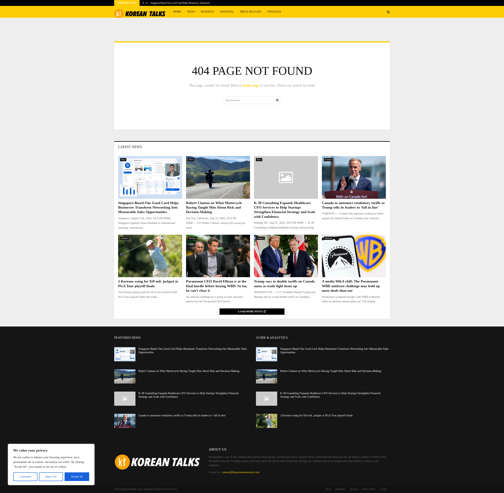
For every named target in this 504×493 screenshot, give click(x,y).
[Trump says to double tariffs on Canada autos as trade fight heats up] (286, 256)
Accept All (77, 476)
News (191, 11)
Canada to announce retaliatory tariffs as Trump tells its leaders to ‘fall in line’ (182, 415)
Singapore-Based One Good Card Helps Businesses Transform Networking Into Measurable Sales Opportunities (148, 207)
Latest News (130, 147)
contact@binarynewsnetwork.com (240, 472)
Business (207, 11)
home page (251, 85)
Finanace (274, 11)
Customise (25, 476)
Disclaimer (340, 489)
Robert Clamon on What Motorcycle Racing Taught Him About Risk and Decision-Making (214, 207)
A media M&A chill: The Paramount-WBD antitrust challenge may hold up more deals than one (351, 285)
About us (353, 489)
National (227, 11)
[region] (51, 464)
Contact (383, 489)
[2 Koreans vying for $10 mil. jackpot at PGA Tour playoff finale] (150, 256)
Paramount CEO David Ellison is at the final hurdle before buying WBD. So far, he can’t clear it (216, 285)
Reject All (51, 476)
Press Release (250, 11)
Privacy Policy (369, 489)
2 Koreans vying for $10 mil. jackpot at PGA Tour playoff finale (316, 415)
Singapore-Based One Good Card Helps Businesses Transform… (181, 3)
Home (177, 11)
